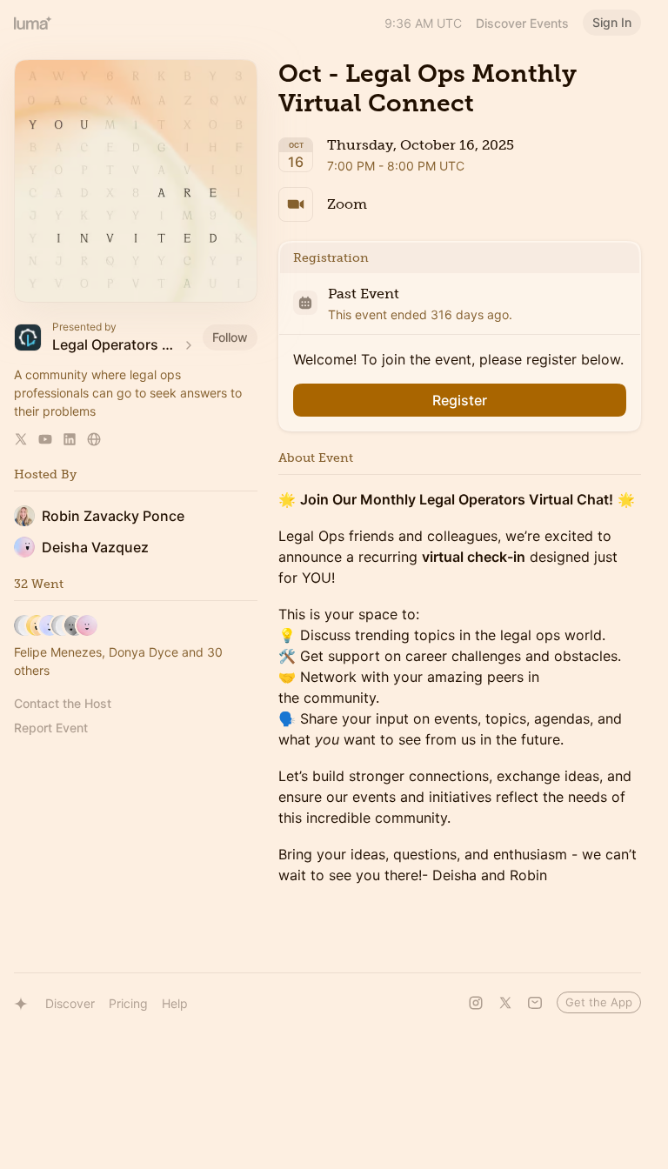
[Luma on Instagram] (476, 1003)
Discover (70, 1003)
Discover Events (522, 23)
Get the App (598, 1002)
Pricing (128, 1003)
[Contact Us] (535, 1003)
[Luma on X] (505, 1003)
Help (175, 1003)
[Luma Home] (33, 22)
